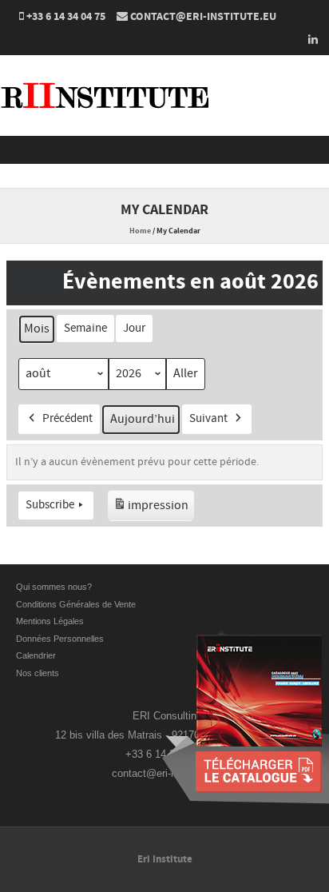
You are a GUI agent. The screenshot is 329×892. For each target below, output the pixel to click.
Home (140, 231)
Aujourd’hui (142, 419)
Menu (164, 150)
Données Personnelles (60, 638)
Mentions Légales (50, 621)
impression (150, 509)
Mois (37, 328)
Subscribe (50, 504)
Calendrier (36, 655)
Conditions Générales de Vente (77, 604)
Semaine (85, 328)
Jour (134, 328)
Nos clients (37, 673)
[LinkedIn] (308, 39)
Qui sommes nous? (54, 586)
